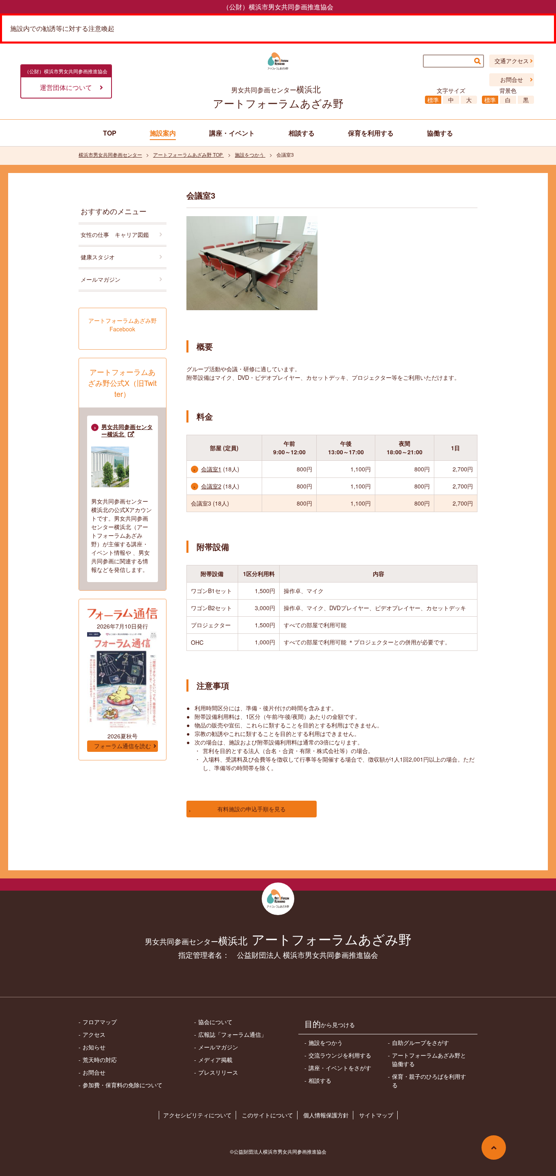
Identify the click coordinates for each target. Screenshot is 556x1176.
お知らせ (94, 1047)
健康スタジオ (98, 257)
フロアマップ (100, 1022)
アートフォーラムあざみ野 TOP (188, 154)
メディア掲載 (215, 1060)
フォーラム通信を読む (122, 746)
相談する (320, 1080)
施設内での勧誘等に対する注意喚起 (62, 28)
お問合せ (511, 80)
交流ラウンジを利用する (340, 1055)
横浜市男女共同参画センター (110, 154)
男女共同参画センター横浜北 (127, 430)
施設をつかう (250, 154)
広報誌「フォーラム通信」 (232, 1034)
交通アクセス (512, 61)
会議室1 (211, 469)
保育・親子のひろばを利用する (429, 1080)
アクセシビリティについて (197, 1115)
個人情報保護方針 (326, 1115)
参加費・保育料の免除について (122, 1085)
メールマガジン (100, 279)
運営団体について (66, 87)
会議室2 (211, 486)
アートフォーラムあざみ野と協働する (429, 1059)
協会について (215, 1022)
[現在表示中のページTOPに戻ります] (494, 1147)
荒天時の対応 (100, 1060)
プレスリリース (218, 1072)
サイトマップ (376, 1115)
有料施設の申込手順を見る (251, 809)
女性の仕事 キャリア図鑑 (115, 234)
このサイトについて (267, 1115)
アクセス (94, 1034)
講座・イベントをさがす (340, 1068)
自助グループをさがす (420, 1042)
